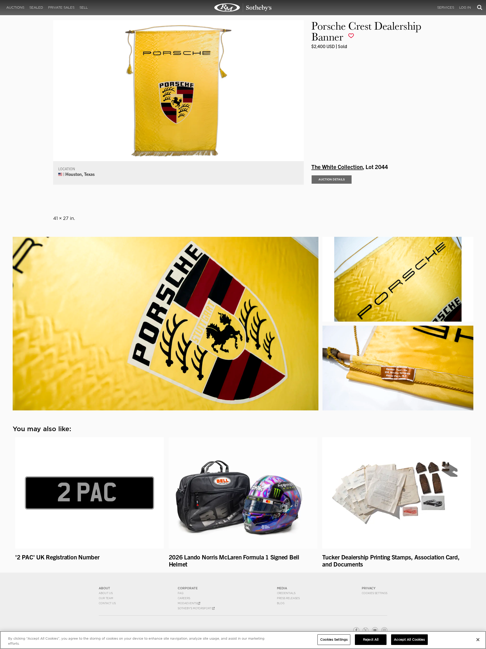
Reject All (370, 639)
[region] (243, 640)
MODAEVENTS (188, 603)
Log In (465, 7)
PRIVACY (369, 588)
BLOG (281, 603)
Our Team (106, 598)
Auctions (15, 7)
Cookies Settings (374, 593)
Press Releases (288, 598)
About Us (106, 593)
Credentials (286, 593)
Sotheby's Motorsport (195, 608)
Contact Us (107, 603)
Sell (83, 7)
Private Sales (61, 7)
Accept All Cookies (409, 639)
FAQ (181, 593)
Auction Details (331, 179)
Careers (184, 598)
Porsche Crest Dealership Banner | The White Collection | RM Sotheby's (243, 7)
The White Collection (337, 166)
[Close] (477, 639)
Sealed (36, 7)
